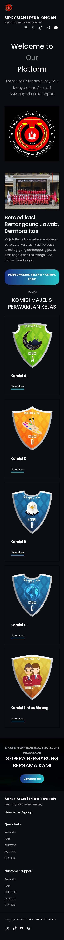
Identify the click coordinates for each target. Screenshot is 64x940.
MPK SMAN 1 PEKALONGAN (30, 18)
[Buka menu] (25, 27)
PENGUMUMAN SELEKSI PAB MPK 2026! (32, 277)
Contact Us (32, 779)
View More (17, 386)
